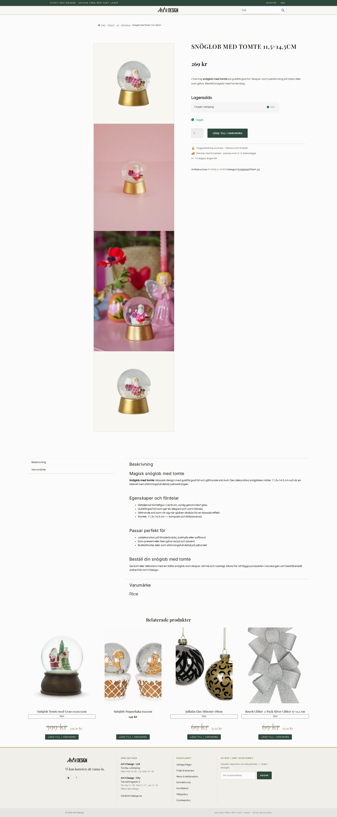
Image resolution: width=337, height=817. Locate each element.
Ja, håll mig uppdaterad (168, 420)
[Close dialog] (201, 386)
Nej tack (168, 428)
